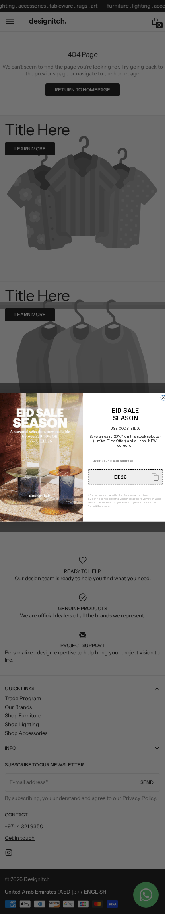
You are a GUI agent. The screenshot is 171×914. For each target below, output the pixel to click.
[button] (125, 476)
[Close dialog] (163, 397)
